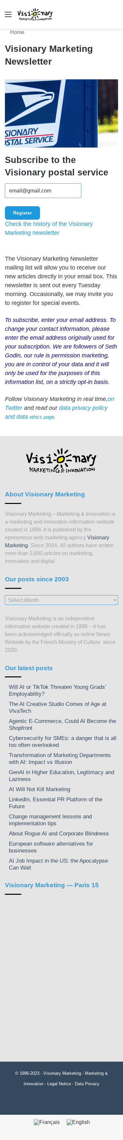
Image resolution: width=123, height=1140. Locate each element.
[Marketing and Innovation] (35, 14)
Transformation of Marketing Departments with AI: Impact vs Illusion (60, 758)
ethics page (42, 417)
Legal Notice (59, 1083)
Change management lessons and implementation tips (50, 820)
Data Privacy (87, 1083)
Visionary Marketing (62, 1073)
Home (16, 32)
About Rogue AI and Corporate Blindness (59, 833)
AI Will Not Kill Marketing (39, 789)
